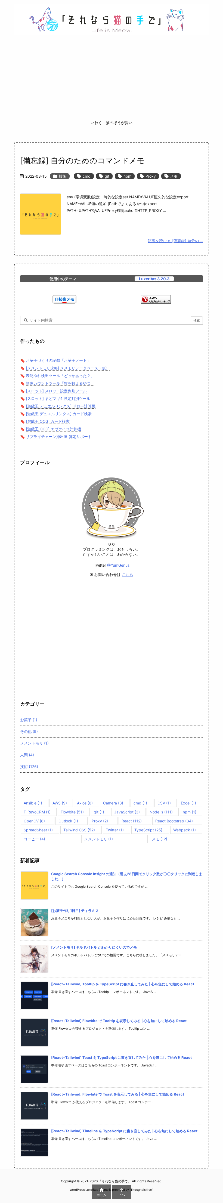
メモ (171, 176)
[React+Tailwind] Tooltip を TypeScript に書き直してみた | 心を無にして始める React (122, 984)
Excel (188, 803)
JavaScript (127, 812)
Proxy (148, 176)
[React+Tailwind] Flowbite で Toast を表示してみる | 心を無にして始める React (117, 1094)
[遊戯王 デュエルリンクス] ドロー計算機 (60, 406)
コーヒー (34, 839)
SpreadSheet (38, 830)
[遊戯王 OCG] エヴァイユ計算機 (53, 429)
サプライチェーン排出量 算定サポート (59, 436)
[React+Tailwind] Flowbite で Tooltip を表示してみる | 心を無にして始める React (119, 1021)
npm (124, 176)
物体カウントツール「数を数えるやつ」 (60, 383)
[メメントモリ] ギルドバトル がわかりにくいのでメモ (94, 947)
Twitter (115, 830)
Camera (113, 803)
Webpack (184, 830)
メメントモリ (34, 743)
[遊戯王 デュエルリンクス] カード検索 (59, 413)
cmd (84, 176)
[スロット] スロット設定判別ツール (56, 390)
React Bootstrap (174, 821)
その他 (29, 731)
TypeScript (148, 830)
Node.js (161, 812)
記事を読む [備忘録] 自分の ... (175, 240)
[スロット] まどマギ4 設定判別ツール (58, 398)
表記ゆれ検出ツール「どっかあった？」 (60, 375)
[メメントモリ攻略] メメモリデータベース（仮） (68, 368)
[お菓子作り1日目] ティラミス (75, 910)
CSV (164, 803)
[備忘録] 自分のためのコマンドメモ (82, 160)
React (132, 821)
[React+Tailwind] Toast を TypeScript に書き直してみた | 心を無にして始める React (121, 1057)
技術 (59, 176)
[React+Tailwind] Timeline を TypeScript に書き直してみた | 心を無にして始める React (124, 1131)
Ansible (33, 803)
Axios (85, 803)
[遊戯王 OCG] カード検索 (48, 421)
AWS (59, 803)
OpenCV (34, 821)
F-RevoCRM (37, 812)
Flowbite (72, 812)
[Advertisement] (111, 79)
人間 (27, 754)
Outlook (68, 821)
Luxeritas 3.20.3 (154, 278)
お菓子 (28, 719)
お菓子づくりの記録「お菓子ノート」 (58, 360)
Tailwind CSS (79, 830)
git (104, 176)
